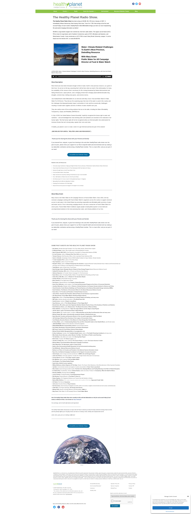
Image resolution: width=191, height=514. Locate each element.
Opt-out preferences (170, 511)
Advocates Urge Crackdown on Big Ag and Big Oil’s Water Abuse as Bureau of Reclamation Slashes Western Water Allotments (80, 165)
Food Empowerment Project (77, 374)
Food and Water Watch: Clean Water (61, 172)
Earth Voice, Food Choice (70, 267)
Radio (76, 11)
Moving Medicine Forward (82, 250)
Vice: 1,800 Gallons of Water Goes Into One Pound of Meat (66, 176)
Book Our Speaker (88, 11)
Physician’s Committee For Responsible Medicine (81, 252)
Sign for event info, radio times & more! (118, 493)
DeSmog (73, 372)
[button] (188, 496)
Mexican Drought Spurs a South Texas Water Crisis (64, 170)
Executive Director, (63, 383)
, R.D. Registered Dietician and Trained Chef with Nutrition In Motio (72, 378)
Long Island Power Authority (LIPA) (84, 256)
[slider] (109, 76)
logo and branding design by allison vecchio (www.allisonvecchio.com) (69, 503)
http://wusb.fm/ (77, 399)
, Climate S (94, 258)
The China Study (74, 259)
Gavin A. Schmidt (57, 258)
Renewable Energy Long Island (69, 278)
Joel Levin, (55, 383)
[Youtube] (140, 4)
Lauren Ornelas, (57, 374)
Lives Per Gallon (69, 261)
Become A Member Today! (121, 11)
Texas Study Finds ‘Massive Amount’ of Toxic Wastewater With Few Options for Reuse (72, 168)
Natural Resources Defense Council (98, 269)
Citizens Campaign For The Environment (78, 273)
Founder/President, (65, 374)
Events (65, 11)
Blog (136, 11)
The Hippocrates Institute (67, 280)
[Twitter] (54, 507)
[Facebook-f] (58, 507)
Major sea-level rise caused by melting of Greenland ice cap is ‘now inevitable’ (70, 174)
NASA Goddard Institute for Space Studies (82, 258)
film (74, 376)
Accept (170, 508)
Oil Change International (76, 387)
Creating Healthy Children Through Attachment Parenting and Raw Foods (81, 274)
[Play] (53, 76)
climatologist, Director (67, 258)
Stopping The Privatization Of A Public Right (62, 183)
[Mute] (106, 76)
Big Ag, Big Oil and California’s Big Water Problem (63, 181)
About (55, 11)
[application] (81, 76)
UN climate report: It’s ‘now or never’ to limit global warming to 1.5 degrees (69, 179)
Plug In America (72, 383)
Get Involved (104, 11)
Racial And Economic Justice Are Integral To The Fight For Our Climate (68, 185)
